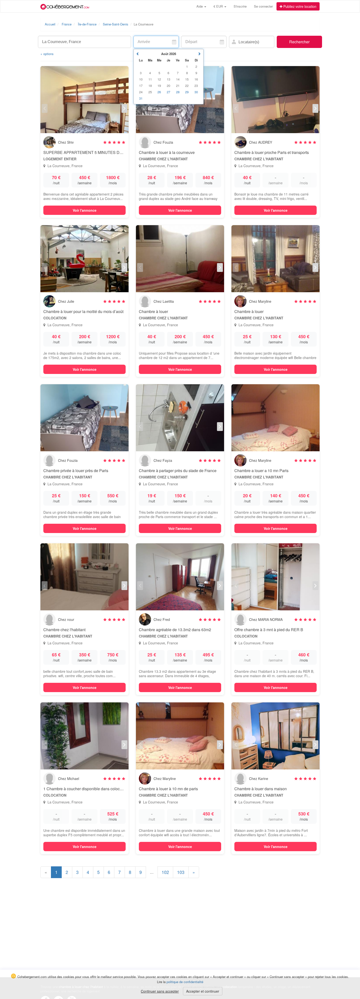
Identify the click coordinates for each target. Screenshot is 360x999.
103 (180, 872)
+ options (47, 53)
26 (159, 92)
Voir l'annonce (84, 210)
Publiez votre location (299, 6)
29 (187, 92)
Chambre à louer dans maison (260, 788)
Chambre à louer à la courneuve (167, 152)
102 (165, 872)
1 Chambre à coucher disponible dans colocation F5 (88, 788)
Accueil (50, 24)
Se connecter (263, 6)
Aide (200, 6)
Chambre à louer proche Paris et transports (271, 152)
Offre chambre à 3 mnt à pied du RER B (268, 629)
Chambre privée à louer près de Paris (75, 470)
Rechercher (299, 42)
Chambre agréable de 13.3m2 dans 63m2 (175, 629)
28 (178, 92)
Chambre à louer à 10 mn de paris (168, 788)
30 (196, 92)
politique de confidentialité (185, 981)
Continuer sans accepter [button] (160, 991)
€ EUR (219, 6)
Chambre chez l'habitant (64, 629)
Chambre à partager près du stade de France (177, 470)
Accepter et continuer (202, 991)
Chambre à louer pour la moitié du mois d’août (83, 311)
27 (168, 92)
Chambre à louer (153, 311)
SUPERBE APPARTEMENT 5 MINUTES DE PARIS (89, 152)
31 (141, 98)
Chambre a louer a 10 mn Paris (261, 470)
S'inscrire (240, 6)
